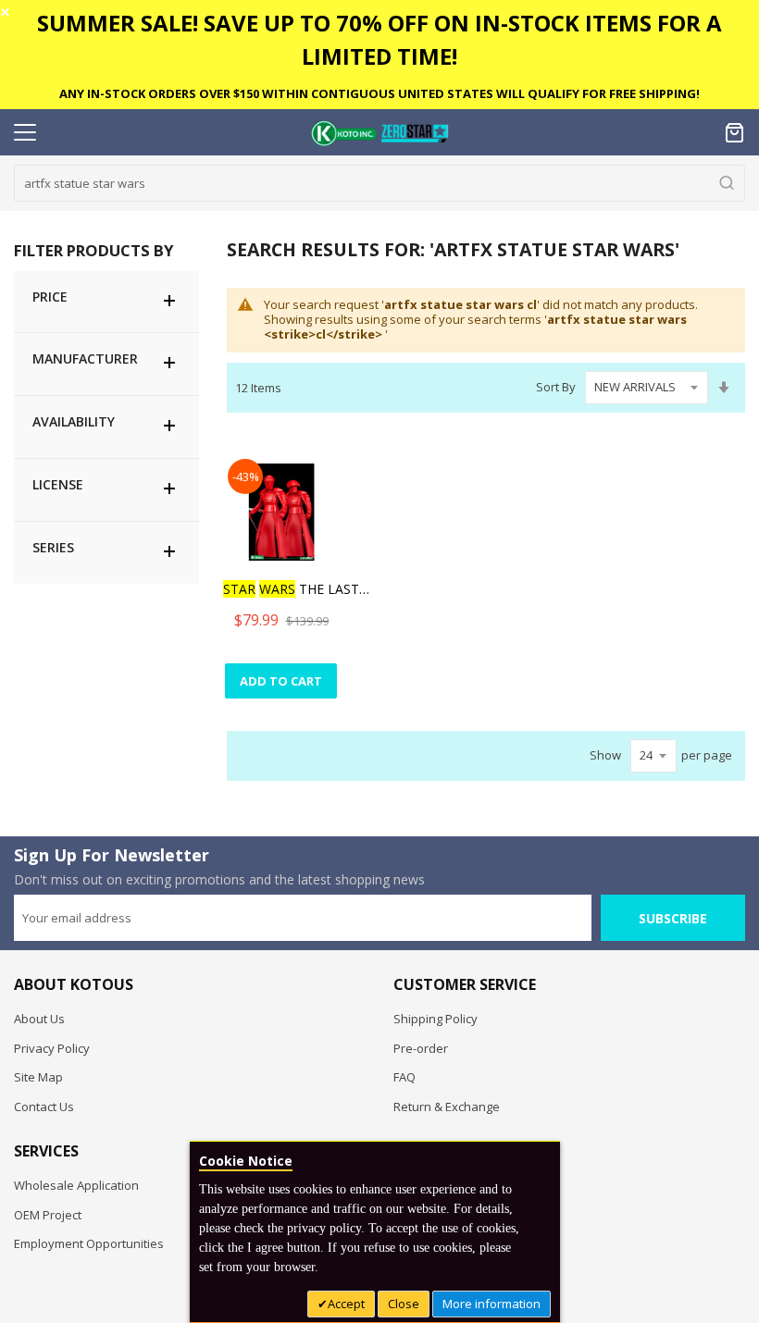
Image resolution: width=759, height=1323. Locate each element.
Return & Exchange (446, 1106)
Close (403, 1303)
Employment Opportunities (89, 1243)
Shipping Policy (435, 1018)
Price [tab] (50, 296)
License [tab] (57, 484)
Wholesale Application (76, 1185)
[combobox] (379, 183)
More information (491, 1303)
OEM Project (47, 1214)
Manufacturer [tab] (85, 358)
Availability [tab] (73, 421)
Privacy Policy (52, 1048)
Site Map (38, 1077)
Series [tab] (53, 547)
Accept (346, 1303)
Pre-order (420, 1048)
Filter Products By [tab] (93, 250)
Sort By (556, 386)
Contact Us (44, 1106)
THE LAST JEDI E (297, 589)
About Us (39, 1018)
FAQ (404, 1077)
